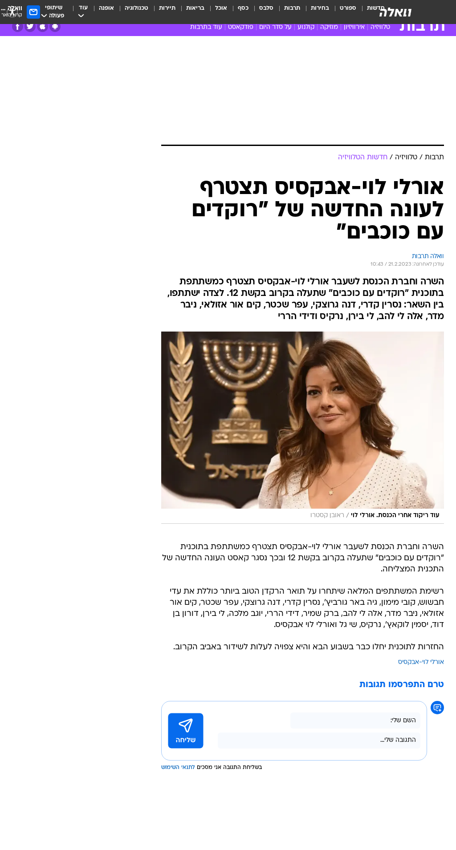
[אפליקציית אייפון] (42, 26)
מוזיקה (329, 27)
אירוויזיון (354, 27)
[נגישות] (12, 11)
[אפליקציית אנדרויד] (55, 26)
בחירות (320, 8)
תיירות (167, 8)
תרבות (292, 8)
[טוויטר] (30, 26)
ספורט (348, 8)
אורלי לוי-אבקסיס (421, 662)
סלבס (266, 8)
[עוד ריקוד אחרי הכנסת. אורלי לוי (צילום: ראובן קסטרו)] (302, 428)
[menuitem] (342, 12)
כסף (243, 8)
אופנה (106, 8)
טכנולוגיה (136, 8)
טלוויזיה (380, 27)
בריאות (195, 8)
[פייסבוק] (17, 26)
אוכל (221, 8)
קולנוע (305, 27)
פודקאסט (240, 27)
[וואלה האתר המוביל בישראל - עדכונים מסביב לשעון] (395, 12)
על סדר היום (275, 27)
